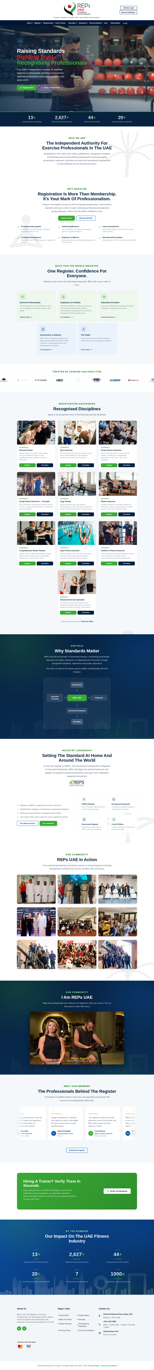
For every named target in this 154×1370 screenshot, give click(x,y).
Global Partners (65, 1324)
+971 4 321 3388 (109, 1321)
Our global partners (27, 823)
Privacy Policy (65, 1330)
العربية (125, 23)
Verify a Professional (52, 88)
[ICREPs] (77, 783)
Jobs (105, 23)
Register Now (28, 88)
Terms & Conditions (86, 1330)
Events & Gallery (95, 23)
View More (45, 465)
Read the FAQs (87, 621)
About (29, 23)
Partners (82, 1319)
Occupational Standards (84, 1325)
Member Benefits (86, 218)
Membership (47, 23)
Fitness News (115, 23)
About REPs (64, 1315)
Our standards (48, 823)
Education (72, 23)
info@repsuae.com (110, 1331)
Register (37, 23)
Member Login (129, 8)
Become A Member (128, 12)
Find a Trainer (60, 23)
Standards (82, 23)
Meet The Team (65, 1319)
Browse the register (77, 1150)
